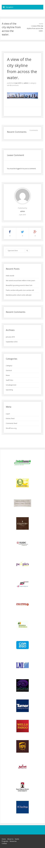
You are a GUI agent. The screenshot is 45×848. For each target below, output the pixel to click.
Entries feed (10, 418)
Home (41, 24)
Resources (13, 841)
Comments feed (11, 423)
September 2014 (11, 342)
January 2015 (10, 337)
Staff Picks (9, 380)
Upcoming (9, 390)
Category (9, 366)
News (8, 375)
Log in (8, 414)
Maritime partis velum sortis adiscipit (18, 295)
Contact (4, 843)
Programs (5, 841)
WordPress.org (11, 428)
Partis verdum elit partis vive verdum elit (20, 290)
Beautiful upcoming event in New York (19, 285)
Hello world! (10, 276)
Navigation (9, 7)
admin (26, 83)
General (9, 370)
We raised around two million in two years (20, 280)
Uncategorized (11, 385)
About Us (10, 839)
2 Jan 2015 (17, 83)
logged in (19, 168)
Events (17, 839)
